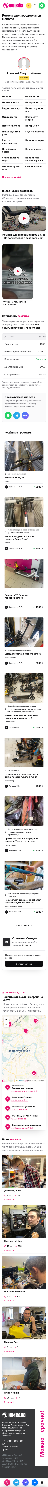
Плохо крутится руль (11, 133)
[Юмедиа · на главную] (13, 5)
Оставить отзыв (24, 964)
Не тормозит (32, 125)
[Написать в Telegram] (16, 415)
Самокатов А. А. (16, 487)
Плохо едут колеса (31, 118)
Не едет (6, 96)
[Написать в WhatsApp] (8, 415)
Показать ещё (22, 925)
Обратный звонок (10, 1446)
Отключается (9, 117)
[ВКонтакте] (35, 1482)
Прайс (5, 1449)
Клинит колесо (33, 166)
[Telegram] (16, 1482)
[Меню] (42, 1482)
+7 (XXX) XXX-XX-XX (13, 1442)
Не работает (32, 96)
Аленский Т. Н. (15, 850)
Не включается (10, 102)
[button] (24, 218)
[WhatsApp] (42, 5)
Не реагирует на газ (34, 109)
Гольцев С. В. (14, 727)
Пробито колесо (11, 125)
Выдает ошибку (11, 108)
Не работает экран (9, 150)
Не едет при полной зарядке (34, 159)
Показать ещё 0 (11, 177)
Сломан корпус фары (10, 159)
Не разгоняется (34, 149)
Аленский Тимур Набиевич (24, 73)
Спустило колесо (34, 131)
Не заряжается (33, 102)
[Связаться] (7, 1482)
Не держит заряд (35, 140)
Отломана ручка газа (11, 168)
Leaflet (20, 1080)
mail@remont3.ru (9, 1467)
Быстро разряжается (9, 141)
